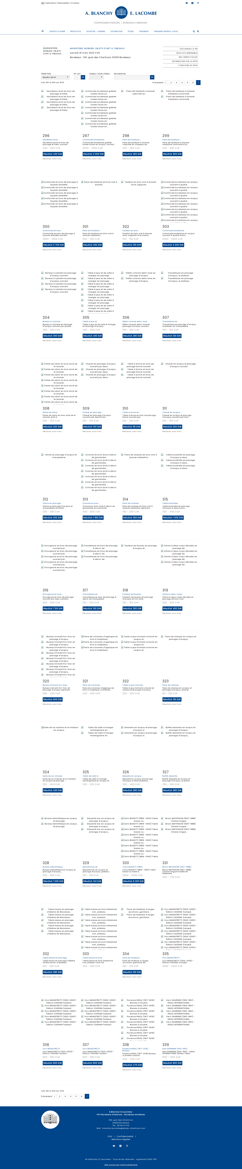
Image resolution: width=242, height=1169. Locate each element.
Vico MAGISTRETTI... (171, 958)
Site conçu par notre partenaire (121, 1164)
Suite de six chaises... (53, 776)
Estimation (51, 3)
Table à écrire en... (132, 412)
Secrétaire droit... (51, 139)
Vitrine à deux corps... (173, 594)
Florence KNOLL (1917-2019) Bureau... (135, 1049)
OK (83, 77)
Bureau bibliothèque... (53, 867)
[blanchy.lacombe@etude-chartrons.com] (187, 3)
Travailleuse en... (170, 321)
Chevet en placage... (93, 412)
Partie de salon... (51, 412)
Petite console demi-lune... (136, 321)
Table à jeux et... (91, 321)
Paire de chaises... (131, 503)
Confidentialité (125, 1136)
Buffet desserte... (170, 776)
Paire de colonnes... (92, 685)
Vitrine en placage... (52, 503)
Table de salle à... (91, 776)
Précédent (158, 82)
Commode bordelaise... (94, 139)
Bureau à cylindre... (52, 321)
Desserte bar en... (91, 867)
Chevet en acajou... (172, 412)
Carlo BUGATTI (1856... (133, 867)
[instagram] (192, 3)
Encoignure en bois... (53, 594)
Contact (75, 3)
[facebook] (198, 3)
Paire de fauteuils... (132, 139)
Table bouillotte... (170, 503)
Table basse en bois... (93, 958)
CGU (109, 1136)
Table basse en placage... (55, 958)
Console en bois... (91, 503)
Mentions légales (121, 1139)
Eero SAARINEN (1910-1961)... (175, 1048)
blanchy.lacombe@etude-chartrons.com (124, 1128)
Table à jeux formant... (134, 685)
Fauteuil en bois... (131, 230)
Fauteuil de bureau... (133, 594)
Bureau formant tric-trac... (56, 685)
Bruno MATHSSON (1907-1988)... (177, 867)
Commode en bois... (53, 230)
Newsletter (63, 3)
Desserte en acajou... (133, 776)
